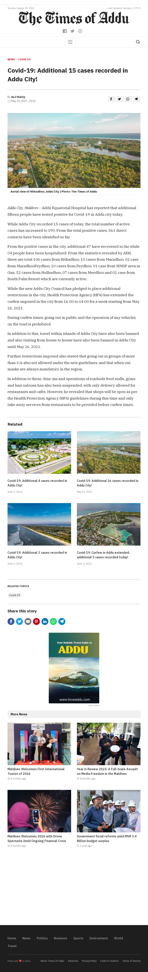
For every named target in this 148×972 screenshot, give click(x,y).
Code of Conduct (109, 960)
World (118, 938)
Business (60, 938)
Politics (42, 938)
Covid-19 (24, 59)
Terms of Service (131, 960)
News (11, 59)
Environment (99, 938)
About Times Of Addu (52, 960)
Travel (12, 946)
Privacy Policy (89, 960)
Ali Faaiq (18, 97)
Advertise (73, 960)
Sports (78, 938)
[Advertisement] (74, 889)
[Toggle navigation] (70, 42)
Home (12, 938)
